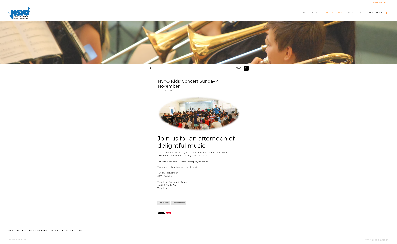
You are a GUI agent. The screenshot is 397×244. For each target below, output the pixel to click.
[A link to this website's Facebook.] (386, 12)
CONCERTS (350, 12)
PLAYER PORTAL (365, 12)
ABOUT (379, 12)
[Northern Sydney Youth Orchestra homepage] (46, 13)
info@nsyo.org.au (380, 2)
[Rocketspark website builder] (377, 240)
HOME (304, 12)
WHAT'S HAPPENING (333, 12)
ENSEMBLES (315, 12)
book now (191, 167)
